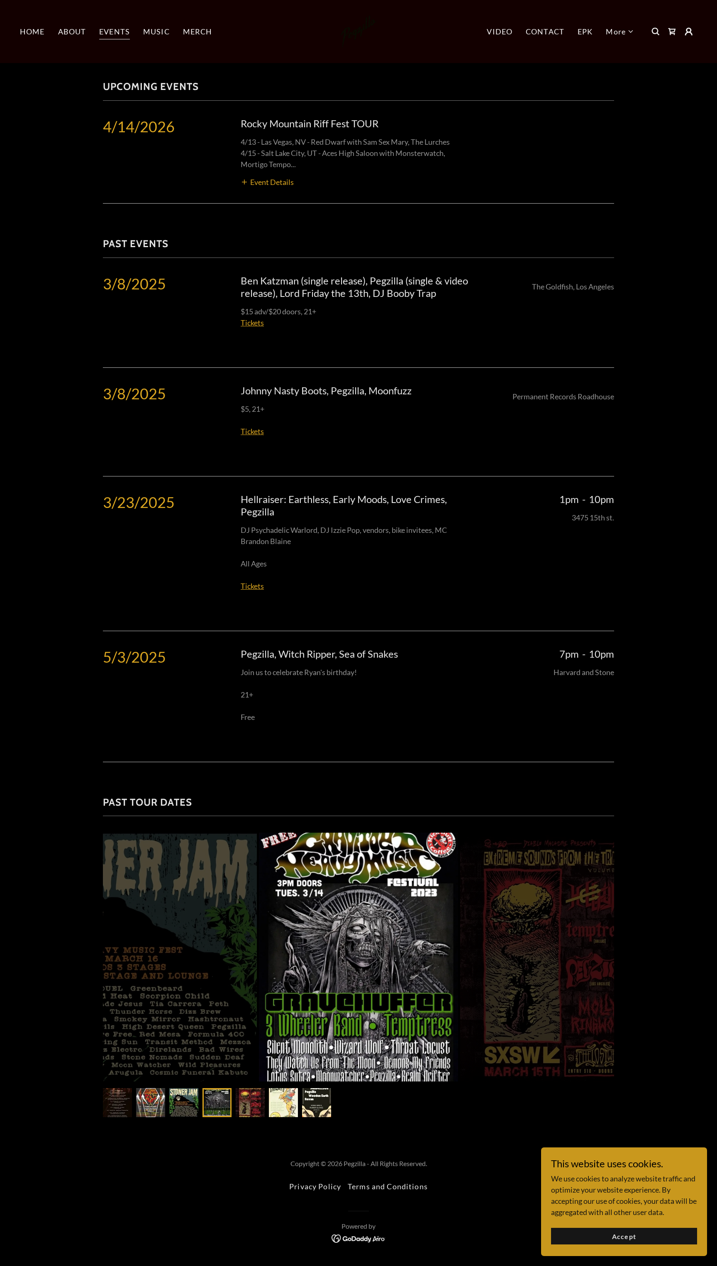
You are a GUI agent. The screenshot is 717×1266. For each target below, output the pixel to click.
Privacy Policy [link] (315, 1186)
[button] (620, 31)
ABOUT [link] (72, 31)
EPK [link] (585, 31)
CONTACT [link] (545, 31)
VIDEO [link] (499, 31)
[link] (358, 30)
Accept (624, 1236)
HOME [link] (32, 31)
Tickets (252, 431)
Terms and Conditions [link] (388, 1186)
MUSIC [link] (156, 31)
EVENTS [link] (114, 31)
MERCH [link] (197, 31)
